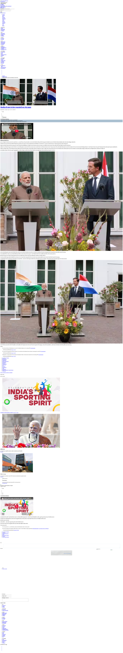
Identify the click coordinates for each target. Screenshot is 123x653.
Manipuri (3, 23)
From (1, 9)
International (4, 362)
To (0, 10)
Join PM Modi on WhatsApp (5, 495)
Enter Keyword (2, 8)
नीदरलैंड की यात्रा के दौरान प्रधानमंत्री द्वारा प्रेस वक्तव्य (15, 107)
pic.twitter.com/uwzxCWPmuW (44, 528)
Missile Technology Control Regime (7, 370)
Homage (3, 536)
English (3, 14)
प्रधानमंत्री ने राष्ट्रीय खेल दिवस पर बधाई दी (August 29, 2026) (9, 412)
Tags (3, 531)
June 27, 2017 (13, 349)
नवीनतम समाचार (4, 76)
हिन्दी (3, 16)
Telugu (3, 19)
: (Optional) (5, 597)
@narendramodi (32, 348)
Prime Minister (4, 359)
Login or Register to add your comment (6, 372)
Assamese (3, 22)
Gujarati (3, 15)
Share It (1, 548)
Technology (4, 369)
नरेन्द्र (1, 4)
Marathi (3, 21)
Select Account (4, 568)
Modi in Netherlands (5, 361)
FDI (3, 365)
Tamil (3, 20)
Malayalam (4, 18)
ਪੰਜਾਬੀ (3, 25)
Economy (3, 366)
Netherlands (4, 360)
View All (1, 476)
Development (4, 367)
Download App (4, 483)
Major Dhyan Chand (5, 535)
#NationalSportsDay (35, 528)
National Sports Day (5, 533)
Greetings (3, 532)
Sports (3, 534)
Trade (3, 368)
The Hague (4, 364)
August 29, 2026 (16, 530)
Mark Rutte (4, 358)
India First (3, 363)
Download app (2, 1)
